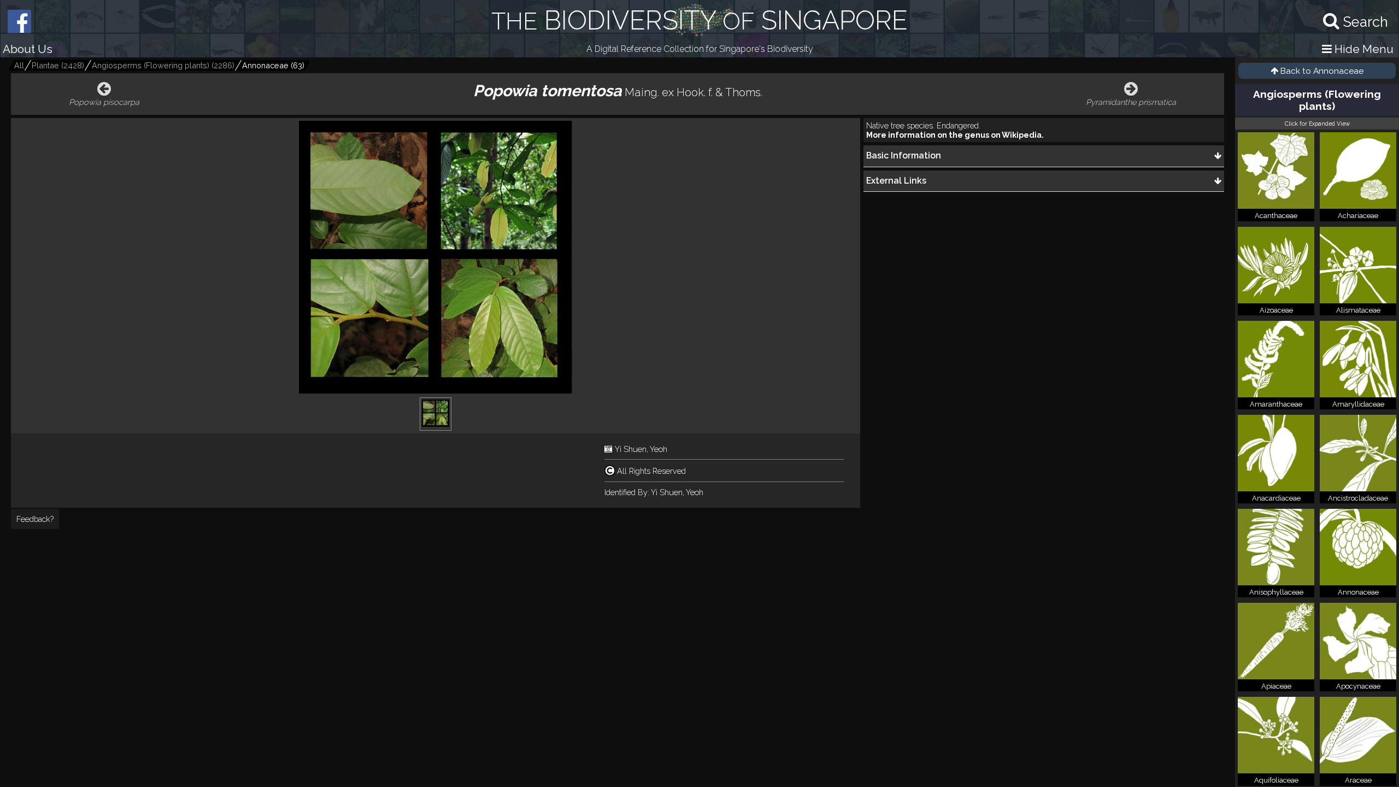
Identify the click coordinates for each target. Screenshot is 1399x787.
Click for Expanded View (1317, 123)
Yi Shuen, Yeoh (641, 449)
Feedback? (35, 519)
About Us (27, 49)
